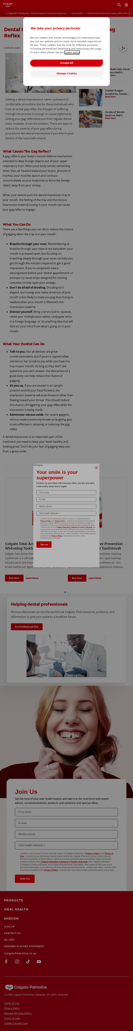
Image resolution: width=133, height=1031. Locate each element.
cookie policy (72, 52)
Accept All (66, 63)
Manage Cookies (66, 73)
